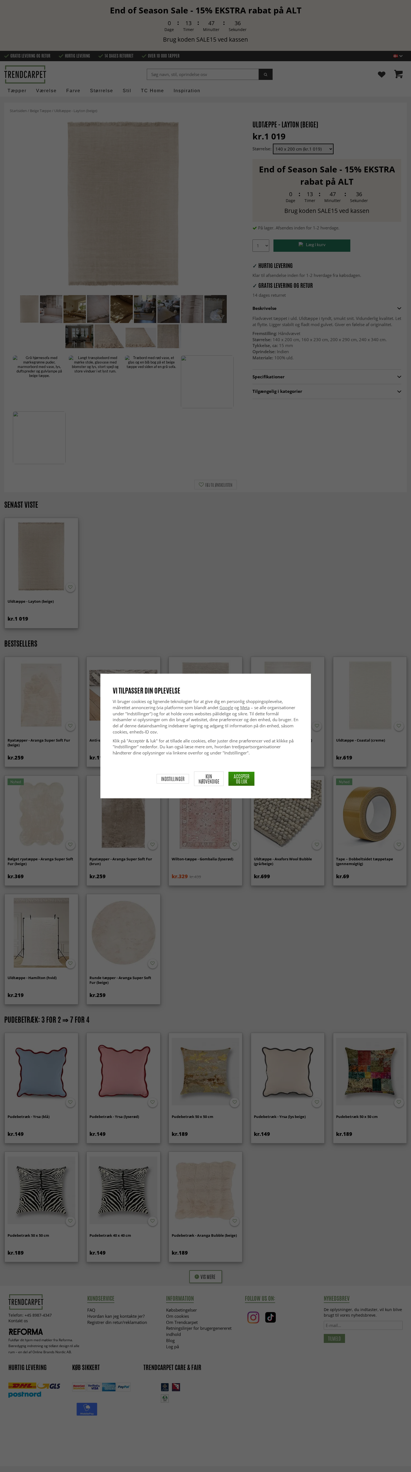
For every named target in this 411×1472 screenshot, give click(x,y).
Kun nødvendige (209, 779)
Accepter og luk (241, 779)
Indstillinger (173, 778)
